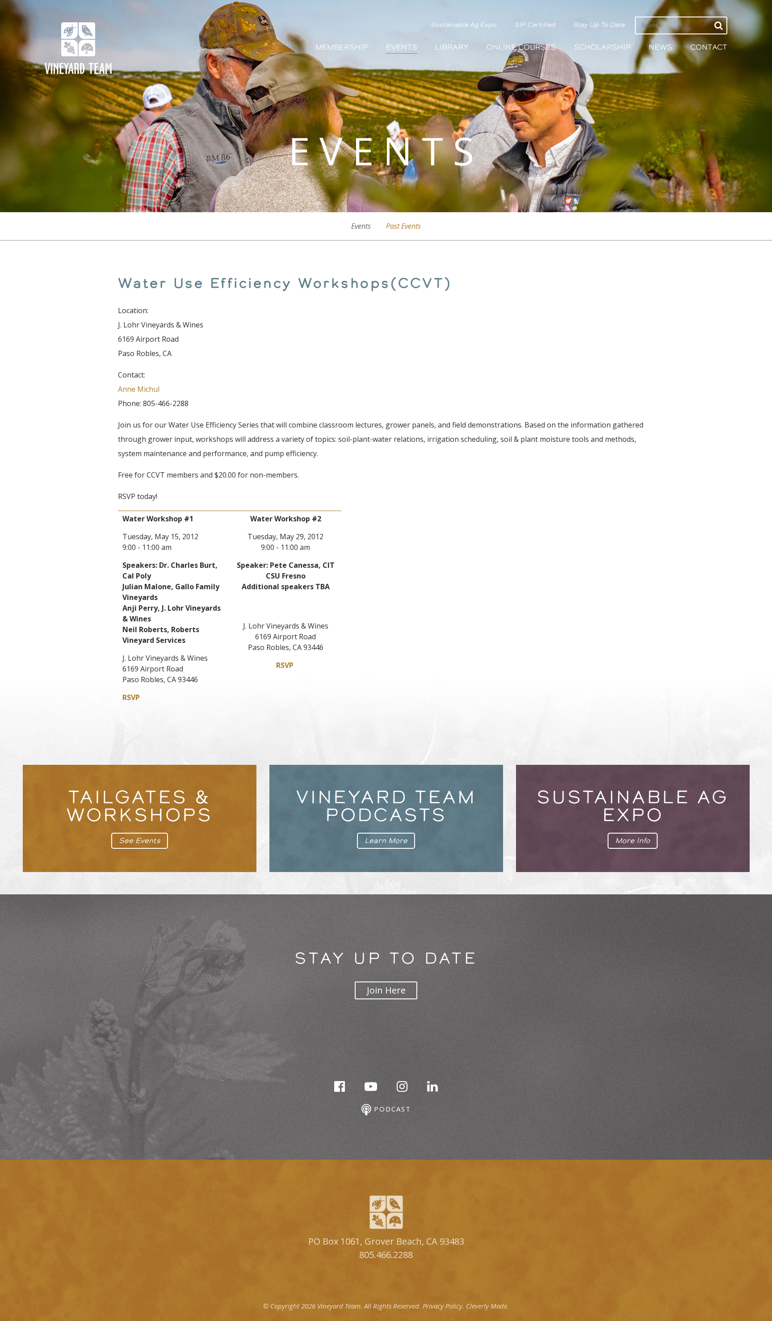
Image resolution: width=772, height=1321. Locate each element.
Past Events (403, 226)
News (660, 47)
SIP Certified (534, 25)
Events (401, 47)
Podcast (391, 1108)
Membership (341, 47)
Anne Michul (138, 389)
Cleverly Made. (487, 1305)
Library (452, 47)
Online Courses (521, 47)
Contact (708, 47)
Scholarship (602, 47)
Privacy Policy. (443, 1305)
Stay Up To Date (599, 25)
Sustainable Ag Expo (463, 25)
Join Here (386, 990)
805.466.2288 (386, 1255)
